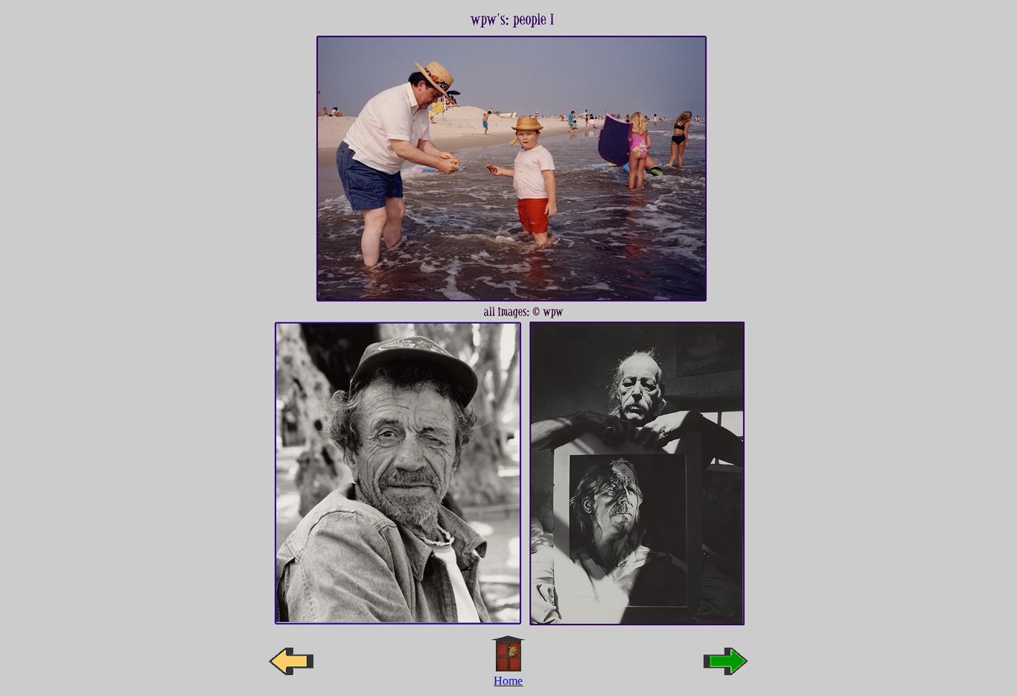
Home (508, 680)
